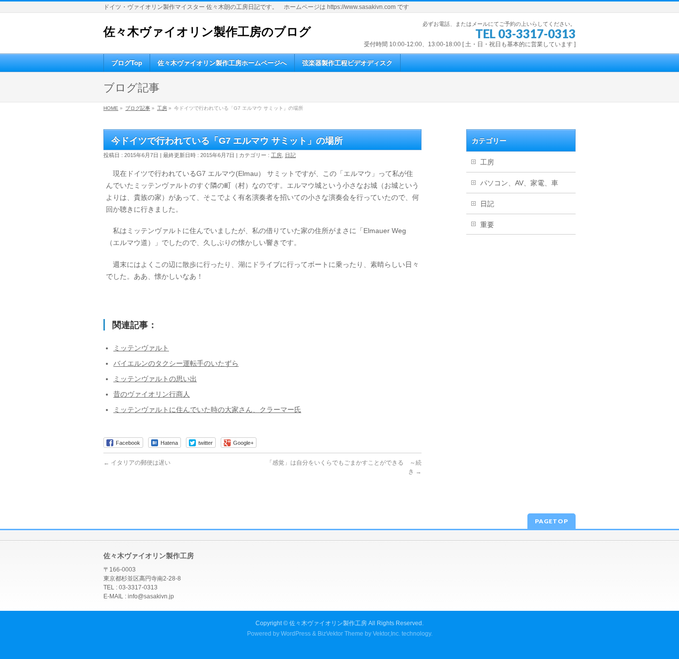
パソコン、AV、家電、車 (519, 183)
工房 (276, 155)
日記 (290, 155)
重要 (487, 225)
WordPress (296, 633)
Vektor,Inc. (386, 633)
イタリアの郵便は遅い (136, 462)
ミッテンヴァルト (141, 348)
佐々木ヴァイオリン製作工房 (328, 623)
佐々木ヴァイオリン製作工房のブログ (207, 31)
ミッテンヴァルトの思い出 (155, 379)
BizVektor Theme (340, 633)
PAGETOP (551, 521)
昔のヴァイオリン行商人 (151, 394)
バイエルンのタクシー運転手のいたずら (176, 363)
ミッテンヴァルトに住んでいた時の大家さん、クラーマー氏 (207, 409)
